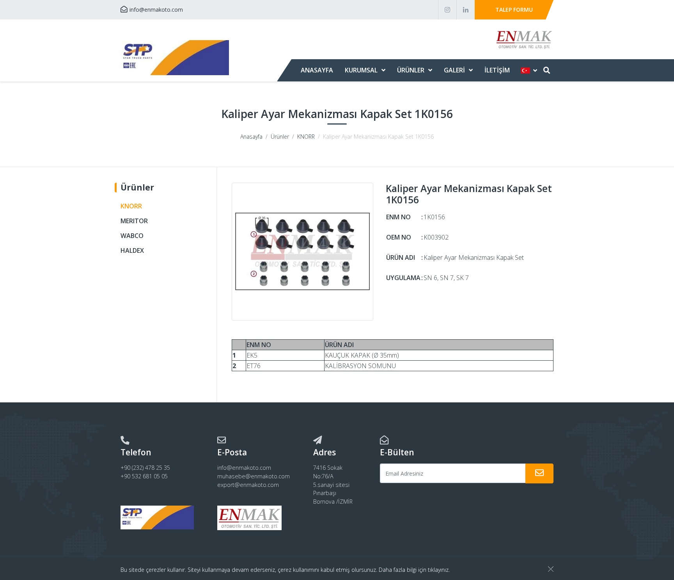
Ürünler (410, 70)
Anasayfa (317, 70)
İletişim (497, 70)
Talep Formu (514, 9)
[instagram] (447, 9)
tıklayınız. (439, 569)
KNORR (306, 136)
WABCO (132, 235)
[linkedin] (465, 9)
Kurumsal (361, 70)
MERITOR (134, 221)
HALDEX (132, 250)
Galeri (454, 70)
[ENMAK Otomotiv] (175, 57)
